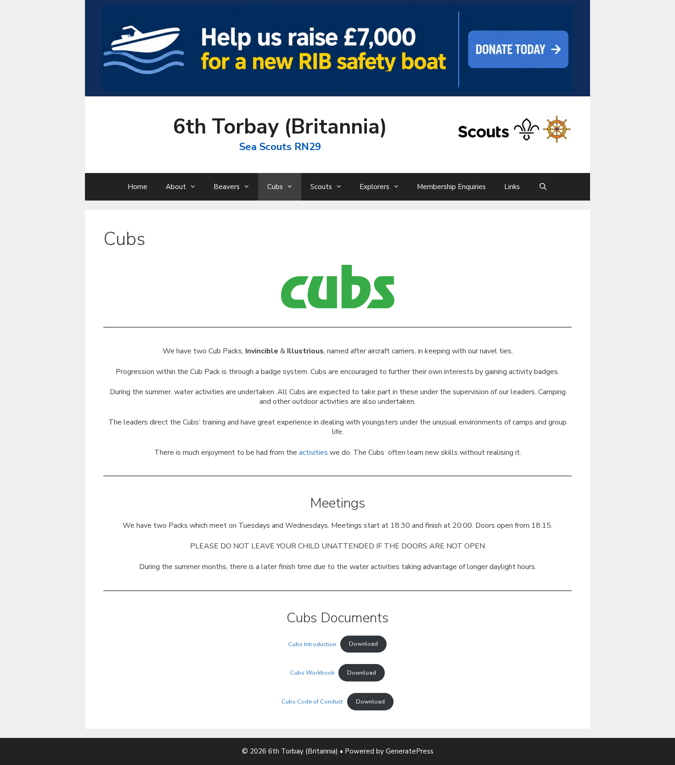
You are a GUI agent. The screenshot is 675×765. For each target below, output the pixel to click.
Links (512, 186)
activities (313, 452)
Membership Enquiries (451, 186)
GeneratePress (409, 751)
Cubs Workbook (312, 673)
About (176, 186)
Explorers (374, 186)
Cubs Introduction (312, 644)
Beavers (227, 186)
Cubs (275, 186)
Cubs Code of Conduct (312, 702)
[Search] (542, 187)
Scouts (321, 186)
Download (363, 644)
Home (137, 186)
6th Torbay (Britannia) (280, 127)
